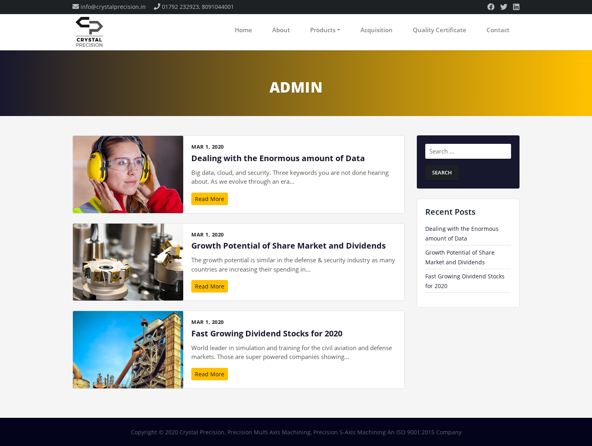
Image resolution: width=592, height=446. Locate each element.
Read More (209, 199)
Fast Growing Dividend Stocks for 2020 (266, 333)
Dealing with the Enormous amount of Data (278, 158)
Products (322, 30)
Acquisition (376, 30)
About (281, 30)
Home (243, 30)
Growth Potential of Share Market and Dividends (288, 245)
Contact (497, 30)
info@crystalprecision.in (113, 6)
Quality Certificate (439, 30)
